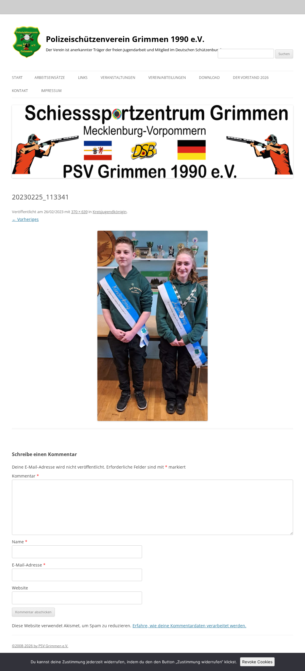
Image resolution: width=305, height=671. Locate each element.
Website (20, 588)
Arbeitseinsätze (50, 77)
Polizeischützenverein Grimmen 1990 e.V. (125, 39)
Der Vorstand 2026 (251, 77)
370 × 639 (79, 211)
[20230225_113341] (152, 326)
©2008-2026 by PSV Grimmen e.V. (40, 645)
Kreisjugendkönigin (110, 211)
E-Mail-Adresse (29, 565)
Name (19, 541)
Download (209, 77)
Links (83, 77)
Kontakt (20, 90)
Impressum (51, 90)
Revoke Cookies (257, 661)
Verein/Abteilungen (167, 77)
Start (17, 77)
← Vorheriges (25, 219)
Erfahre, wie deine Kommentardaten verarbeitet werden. (189, 625)
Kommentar (25, 476)
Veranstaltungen (118, 77)
